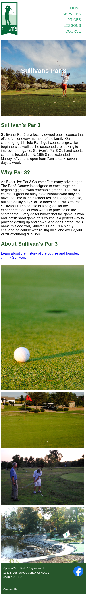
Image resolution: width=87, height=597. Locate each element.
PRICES (74, 20)
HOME (75, 8)
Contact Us (10, 589)
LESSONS (72, 25)
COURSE (73, 31)
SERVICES (71, 14)
